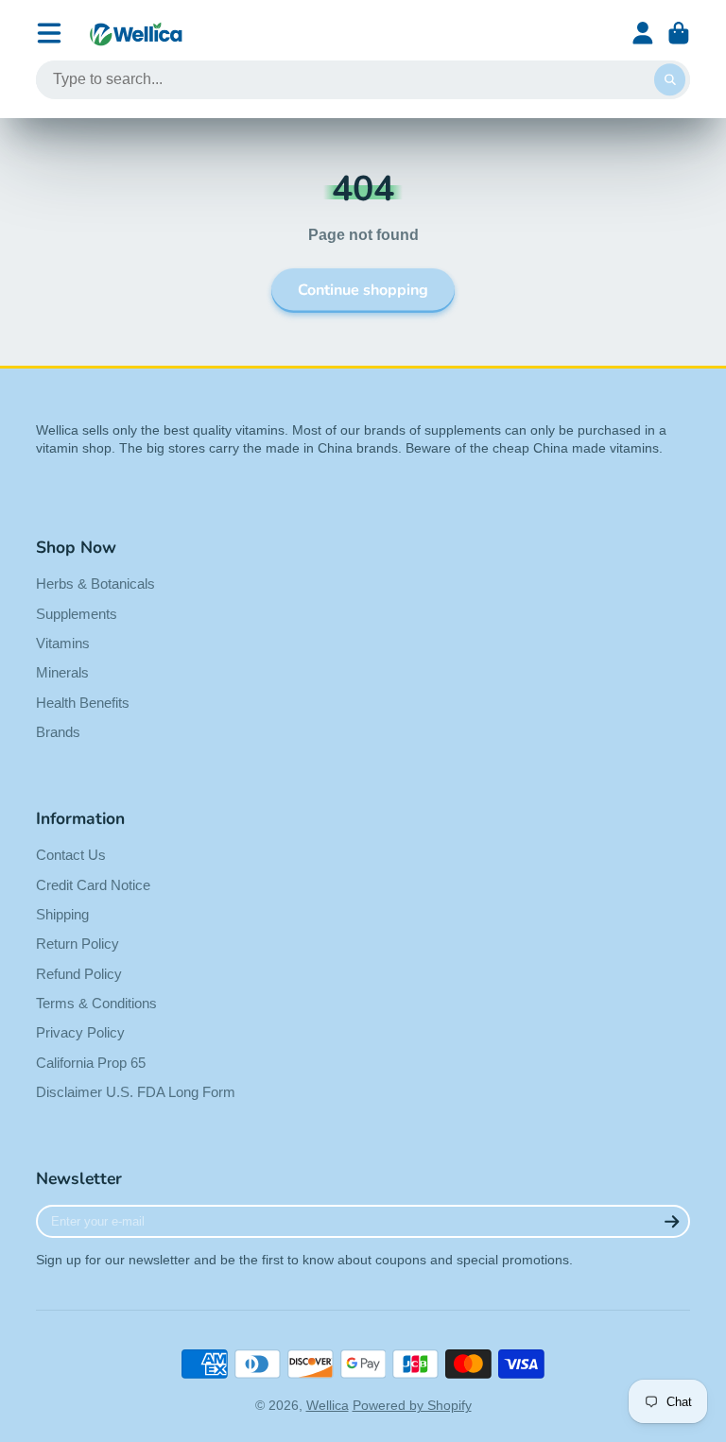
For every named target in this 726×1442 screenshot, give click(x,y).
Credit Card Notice (93, 885)
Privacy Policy (80, 1032)
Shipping (62, 914)
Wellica (327, 1405)
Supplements (76, 614)
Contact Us (71, 855)
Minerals (62, 672)
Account (642, 33)
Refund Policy (79, 974)
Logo (136, 33)
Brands (58, 732)
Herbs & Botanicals (95, 583)
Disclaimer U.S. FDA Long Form (135, 1092)
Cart (678, 33)
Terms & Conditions (96, 1003)
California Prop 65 (91, 1063)
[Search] (670, 80)
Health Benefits (83, 703)
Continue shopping (363, 290)
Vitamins (63, 643)
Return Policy (77, 944)
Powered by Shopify (412, 1405)
